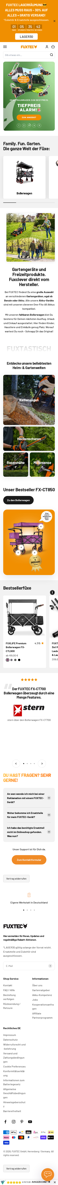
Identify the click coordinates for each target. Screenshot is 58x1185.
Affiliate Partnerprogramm (42, 1015)
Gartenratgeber (41, 990)
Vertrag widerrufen (16, 878)
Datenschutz (10, 1039)
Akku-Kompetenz (42, 994)
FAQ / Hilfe (9, 990)
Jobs (35, 999)
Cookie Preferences (14, 1066)
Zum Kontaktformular (29, 859)
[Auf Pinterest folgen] (22, 1122)
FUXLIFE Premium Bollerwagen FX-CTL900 (16, 647)
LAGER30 (26, 36)
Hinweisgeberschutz (14, 1104)
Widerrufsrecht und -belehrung (14, 1046)
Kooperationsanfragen (43, 1006)
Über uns (37, 985)
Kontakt (7, 985)
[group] (29, 96)
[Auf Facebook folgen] (5, 1122)
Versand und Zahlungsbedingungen (13, 1057)
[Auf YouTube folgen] (30, 1122)
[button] (52, 592)
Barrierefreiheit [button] (12, 1111)
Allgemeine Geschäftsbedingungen (14, 1093)
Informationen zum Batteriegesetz (13, 1082)
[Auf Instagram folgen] (13, 1122)
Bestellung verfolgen (9, 997)
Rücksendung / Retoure (11, 1006)
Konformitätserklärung (14, 1073)
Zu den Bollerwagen (18, 500)
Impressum (9, 1034)
